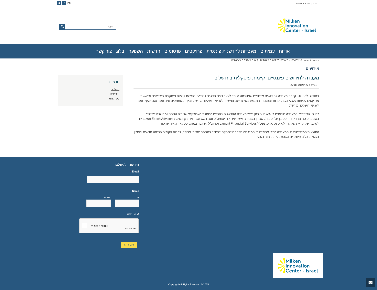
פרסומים (172, 51)
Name (135, 191)
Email (134, 171)
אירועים (295, 60)
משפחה (107, 197)
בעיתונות (114, 98)
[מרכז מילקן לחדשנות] (273, 25)
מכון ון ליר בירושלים (306, 4)
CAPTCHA (133, 213)
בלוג (120, 51)
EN (69, 3)
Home (306, 60)
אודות (284, 51)
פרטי (136, 197)
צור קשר (104, 51)
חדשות (153, 51)
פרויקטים (193, 51)
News (315, 60)
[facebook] (64, 3)
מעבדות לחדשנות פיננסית (231, 51)
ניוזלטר (115, 89)
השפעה (135, 51)
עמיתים (267, 51)
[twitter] (59, 3)
